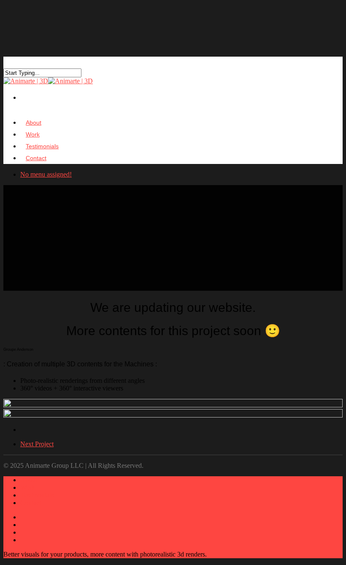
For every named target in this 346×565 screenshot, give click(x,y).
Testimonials (37, 495)
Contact (36, 158)
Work (27, 487)
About (28, 479)
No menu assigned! (46, 174)
